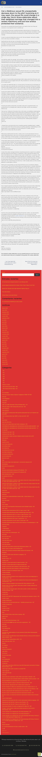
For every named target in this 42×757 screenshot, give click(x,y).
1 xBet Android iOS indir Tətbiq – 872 (9, 388)
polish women (5, 630)
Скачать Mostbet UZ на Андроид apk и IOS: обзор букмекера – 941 (16, 711)
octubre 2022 (5, 336)
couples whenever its (19, 215)
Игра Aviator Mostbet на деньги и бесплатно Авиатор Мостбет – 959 (17, 682)
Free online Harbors (6, 291)
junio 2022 (4, 344)
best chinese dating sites (7, 444)
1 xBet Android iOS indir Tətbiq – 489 (10, 386)
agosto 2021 (4, 354)
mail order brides (5, 542)
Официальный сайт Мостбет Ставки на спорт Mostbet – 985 (15, 704)
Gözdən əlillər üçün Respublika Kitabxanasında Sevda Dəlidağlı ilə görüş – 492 (18, 506)
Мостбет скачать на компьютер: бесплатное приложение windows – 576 (18, 692)
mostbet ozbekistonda (6, 600)
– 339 (3, 376)
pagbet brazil (5, 616)
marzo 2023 (4, 326)
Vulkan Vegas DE (5, 670)
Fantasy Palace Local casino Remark (9, 295)
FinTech (3, 502)
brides (3, 468)
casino (3, 478)
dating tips (4, 494)
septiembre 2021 (5, 352)
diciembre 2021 (5, 348)
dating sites (4, 490)
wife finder (4, 674)
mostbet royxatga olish (7, 604)
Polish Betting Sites (6, 628)
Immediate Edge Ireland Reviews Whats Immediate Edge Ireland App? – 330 (18, 512)
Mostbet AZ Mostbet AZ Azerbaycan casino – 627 (12, 570)
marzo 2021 (4, 360)
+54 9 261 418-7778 (21, 745)
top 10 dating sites (6, 659)
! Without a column (6, 384)
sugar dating (4, 651)
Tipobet (3, 657)
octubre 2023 (5, 316)
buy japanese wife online (7, 476)
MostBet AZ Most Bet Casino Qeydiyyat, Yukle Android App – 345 (15, 566)
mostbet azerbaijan (6, 572)
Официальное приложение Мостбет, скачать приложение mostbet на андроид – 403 (20, 700)
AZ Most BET (5, 430)
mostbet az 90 (5, 560)
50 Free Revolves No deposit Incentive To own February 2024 (15, 281)
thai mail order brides (6, 655)
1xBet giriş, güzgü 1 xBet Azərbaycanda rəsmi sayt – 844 (14, 406)
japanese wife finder (6, 530)
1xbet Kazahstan (5, 408)
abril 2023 (4, 324)
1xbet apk (4, 396)
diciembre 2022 (5, 332)
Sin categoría (18, 7)
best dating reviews (6, 446)
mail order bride (5, 538)
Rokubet (4, 643)
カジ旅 (3, 728)
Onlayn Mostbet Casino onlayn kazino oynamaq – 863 (13, 614)
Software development (7, 649)
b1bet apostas (5, 438)
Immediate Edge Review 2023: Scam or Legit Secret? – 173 (14, 518)
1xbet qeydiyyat (5, 410)
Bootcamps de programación (8, 466)
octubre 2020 (5, 364)
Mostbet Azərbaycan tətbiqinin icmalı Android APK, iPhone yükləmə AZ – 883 (18, 583)
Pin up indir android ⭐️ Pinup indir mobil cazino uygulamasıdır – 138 (16, 622)
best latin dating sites (6, 456)
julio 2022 (4, 342)
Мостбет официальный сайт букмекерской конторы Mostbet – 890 (16, 690)
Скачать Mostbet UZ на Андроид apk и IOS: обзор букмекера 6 (15, 713)
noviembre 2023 (5, 314)
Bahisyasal (4, 440)
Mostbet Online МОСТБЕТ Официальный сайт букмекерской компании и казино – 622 (20, 596)
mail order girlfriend (6, 544)
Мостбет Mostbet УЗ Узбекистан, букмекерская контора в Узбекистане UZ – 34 (19, 686)
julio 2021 (4, 356)
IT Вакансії (4, 526)
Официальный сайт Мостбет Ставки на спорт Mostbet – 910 (15, 702)
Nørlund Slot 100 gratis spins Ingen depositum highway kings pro (15, 288)
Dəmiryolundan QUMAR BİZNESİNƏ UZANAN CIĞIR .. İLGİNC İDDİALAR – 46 (18, 496)
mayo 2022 (4, 346)
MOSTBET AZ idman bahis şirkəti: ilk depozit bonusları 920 (14, 564)
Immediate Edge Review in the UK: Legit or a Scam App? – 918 (15, 520)
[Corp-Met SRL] (3, 2)
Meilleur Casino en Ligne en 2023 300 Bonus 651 (12, 548)
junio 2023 (4, 322)
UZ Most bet (4, 663)
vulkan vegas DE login (6, 672)
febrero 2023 (5, 328)
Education (4, 498)
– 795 (3, 382)
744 (3, 418)
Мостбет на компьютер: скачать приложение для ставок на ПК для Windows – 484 (20, 688)
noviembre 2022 (5, 334)
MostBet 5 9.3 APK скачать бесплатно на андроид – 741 (14, 554)
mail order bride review (7, 540)
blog (3, 460)
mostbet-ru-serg (5, 610)
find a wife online (5, 500)
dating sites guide (6, 492)
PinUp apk (4, 624)
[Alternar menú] (40, 2)
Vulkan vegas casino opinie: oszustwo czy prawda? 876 (13, 668)
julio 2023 (4, 320)
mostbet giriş (5, 592)
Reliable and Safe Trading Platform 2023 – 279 (12, 639)
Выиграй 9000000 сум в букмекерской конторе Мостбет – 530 (16, 680)
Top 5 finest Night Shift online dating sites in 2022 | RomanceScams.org (10, 263)
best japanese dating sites (7, 454)
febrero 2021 (4, 362)
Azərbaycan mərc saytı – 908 (8, 434)
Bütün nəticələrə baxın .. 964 (8, 474)
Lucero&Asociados (13, 754)
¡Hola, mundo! (19, 301)
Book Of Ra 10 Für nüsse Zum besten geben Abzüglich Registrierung (31, 263)
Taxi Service (4, 653)
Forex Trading (5, 504)
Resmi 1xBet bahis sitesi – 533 (8, 641)
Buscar (3, 272)
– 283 (3, 374)
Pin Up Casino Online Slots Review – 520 (10, 620)
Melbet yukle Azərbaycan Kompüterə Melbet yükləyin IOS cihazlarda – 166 (17, 550)
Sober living (4, 647)
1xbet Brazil (4, 400)
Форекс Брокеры (6, 724)
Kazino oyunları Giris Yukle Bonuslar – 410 (10, 532)
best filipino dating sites (7, 452)
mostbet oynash (5, 598)
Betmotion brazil (5, 458)
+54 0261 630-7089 (8, 745)
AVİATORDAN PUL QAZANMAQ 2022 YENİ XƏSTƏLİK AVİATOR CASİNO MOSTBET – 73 (20, 428)
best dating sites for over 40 (8, 450)
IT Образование (5, 528)
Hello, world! (4, 508)
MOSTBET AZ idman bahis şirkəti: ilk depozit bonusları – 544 (14, 562)
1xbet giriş (4, 402)
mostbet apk (4, 556)
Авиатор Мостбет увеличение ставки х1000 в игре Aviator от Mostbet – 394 (18, 676)
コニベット (4, 730)
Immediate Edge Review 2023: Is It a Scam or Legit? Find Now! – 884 (16, 516)
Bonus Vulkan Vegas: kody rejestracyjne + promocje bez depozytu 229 (17, 462)
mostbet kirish (5, 594)
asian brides (4, 420)
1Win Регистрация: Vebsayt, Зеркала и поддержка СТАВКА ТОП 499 (17, 394)
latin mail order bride (6, 536)
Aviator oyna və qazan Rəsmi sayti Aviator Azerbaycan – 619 (14, 424)
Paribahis (4, 618)
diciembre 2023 (5, 312)
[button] (39, 754)
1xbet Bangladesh (5, 398)
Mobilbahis (4, 552)
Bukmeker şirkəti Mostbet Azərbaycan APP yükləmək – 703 (14, 470)
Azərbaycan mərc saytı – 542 (8, 432)
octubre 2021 (5, 350)
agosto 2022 (4, 340)
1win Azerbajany (5, 392)
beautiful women (5, 442)
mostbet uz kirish (5, 608)
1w (2, 390)
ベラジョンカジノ (5, 732)
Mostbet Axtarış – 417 (6, 558)
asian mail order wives (6, 422)
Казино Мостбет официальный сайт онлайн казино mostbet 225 (16, 684)
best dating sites (5, 448)
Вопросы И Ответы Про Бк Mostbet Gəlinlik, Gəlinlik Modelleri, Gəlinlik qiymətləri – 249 (20, 678)
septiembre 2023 (5, 318)
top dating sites (5, 661)
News (3, 612)
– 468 (3, 378)
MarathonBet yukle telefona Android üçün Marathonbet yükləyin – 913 (16, 546)
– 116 (3, 370)
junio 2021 (4, 358)
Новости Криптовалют (7, 698)
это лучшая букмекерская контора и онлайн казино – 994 (14, 726)
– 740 (3, 380)
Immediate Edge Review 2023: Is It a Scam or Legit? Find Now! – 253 (16, 514)
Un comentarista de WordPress (8, 301)
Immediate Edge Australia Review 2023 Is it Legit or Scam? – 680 (15, 510)
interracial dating (5, 524)
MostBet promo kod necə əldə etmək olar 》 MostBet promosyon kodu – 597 (18, 602)
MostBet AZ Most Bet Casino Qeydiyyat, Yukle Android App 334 (15, 568)
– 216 (3, 372)
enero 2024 (4, 310)
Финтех (3, 722)
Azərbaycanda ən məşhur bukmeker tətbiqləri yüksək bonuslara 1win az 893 (18, 436)
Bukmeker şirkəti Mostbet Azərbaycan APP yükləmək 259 (14, 472)
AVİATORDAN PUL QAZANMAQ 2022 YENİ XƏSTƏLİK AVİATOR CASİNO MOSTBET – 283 (20, 426)
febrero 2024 (5, 308)
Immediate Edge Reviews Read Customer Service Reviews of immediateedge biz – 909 (20, 522)
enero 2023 (4, 330)
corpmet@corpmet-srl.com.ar (21, 749)
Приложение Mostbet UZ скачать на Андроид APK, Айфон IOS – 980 (16, 706)
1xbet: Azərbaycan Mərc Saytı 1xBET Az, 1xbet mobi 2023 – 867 (15, 416)
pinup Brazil (4, 626)
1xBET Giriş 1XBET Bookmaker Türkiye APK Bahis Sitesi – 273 (14, 404)
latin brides (4, 534)
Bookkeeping (5, 464)
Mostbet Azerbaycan (6, 574)
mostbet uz (4, 606)
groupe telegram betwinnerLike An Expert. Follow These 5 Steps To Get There (18, 285)
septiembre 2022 (5, 338)
